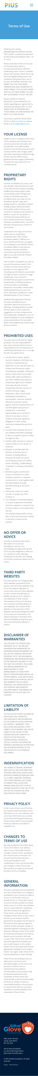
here (13, 826)
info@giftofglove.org (21, 124)
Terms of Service (13, 1064)
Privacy (6, 1064)
